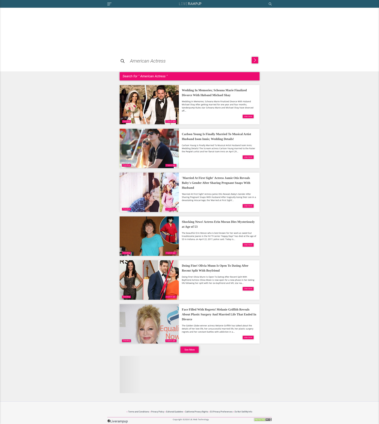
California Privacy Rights (196, 412)
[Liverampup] (190, 3)
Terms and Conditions (138, 412)
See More (189, 349)
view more (248, 116)
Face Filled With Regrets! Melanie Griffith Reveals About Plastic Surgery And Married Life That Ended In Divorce (219, 314)
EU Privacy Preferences (221, 412)
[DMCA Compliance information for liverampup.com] (263, 420)
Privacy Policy (157, 412)
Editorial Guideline (174, 412)
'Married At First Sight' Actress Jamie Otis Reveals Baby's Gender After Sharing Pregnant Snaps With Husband (216, 182)
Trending (126, 121)
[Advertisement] (25, 28)
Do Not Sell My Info (243, 412)
